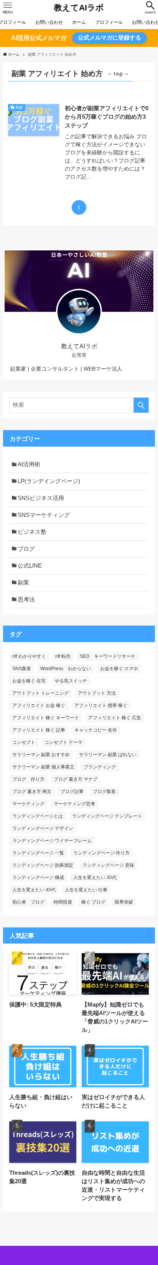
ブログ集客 (104, 791)
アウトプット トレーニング (40, 693)
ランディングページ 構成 (38, 877)
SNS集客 (21, 668)
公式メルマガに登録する (109, 38)
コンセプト (23, 742)
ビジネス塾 (32, 532)
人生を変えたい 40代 (34, 889)
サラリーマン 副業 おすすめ (41, 754)
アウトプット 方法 (97, 693)
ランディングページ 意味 (108, 865)
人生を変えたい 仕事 (86, 889)
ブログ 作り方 (28, 779)
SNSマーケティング (44, 515)
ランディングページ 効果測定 (42, 865)
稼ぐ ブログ (93, 902)
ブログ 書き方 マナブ (75, 779)
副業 (23, 583)
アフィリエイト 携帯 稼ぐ (100, 705)
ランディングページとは (37, 816)
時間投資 (63, 902)
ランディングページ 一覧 (38, 853)
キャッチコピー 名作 (95, 730)
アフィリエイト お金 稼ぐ (38, 705)
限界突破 (124, 902)
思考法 (26, 599)
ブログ (26, 549)
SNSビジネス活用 (41, 498)
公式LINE (30, 566)
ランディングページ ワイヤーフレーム (52, 840)
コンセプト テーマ (63, 742)
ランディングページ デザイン (42, 828)
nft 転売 (63, 656)
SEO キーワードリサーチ (107, 656)
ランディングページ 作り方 (101, 853)
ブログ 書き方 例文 (31, 791)
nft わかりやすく (29, 656)
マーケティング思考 (74, 803)
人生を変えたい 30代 (95, 877)
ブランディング (100, 767)
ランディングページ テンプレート (107, 816)
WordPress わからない (65, 668)
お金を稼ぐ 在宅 (29, 681)
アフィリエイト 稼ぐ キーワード (45, 717)
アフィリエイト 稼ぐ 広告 (114, 717)
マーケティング (28, 803)
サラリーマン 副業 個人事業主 (43, 767)
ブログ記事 (72, 791)
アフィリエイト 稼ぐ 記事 (38, 730)
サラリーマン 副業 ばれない (108, 754)
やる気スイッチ (71, 681)
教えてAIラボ (79, 8)
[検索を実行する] (141, 405)
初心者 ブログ (28, 902)
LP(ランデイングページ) (49, 481)
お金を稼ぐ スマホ (119, 668)
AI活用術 (29, 464)
